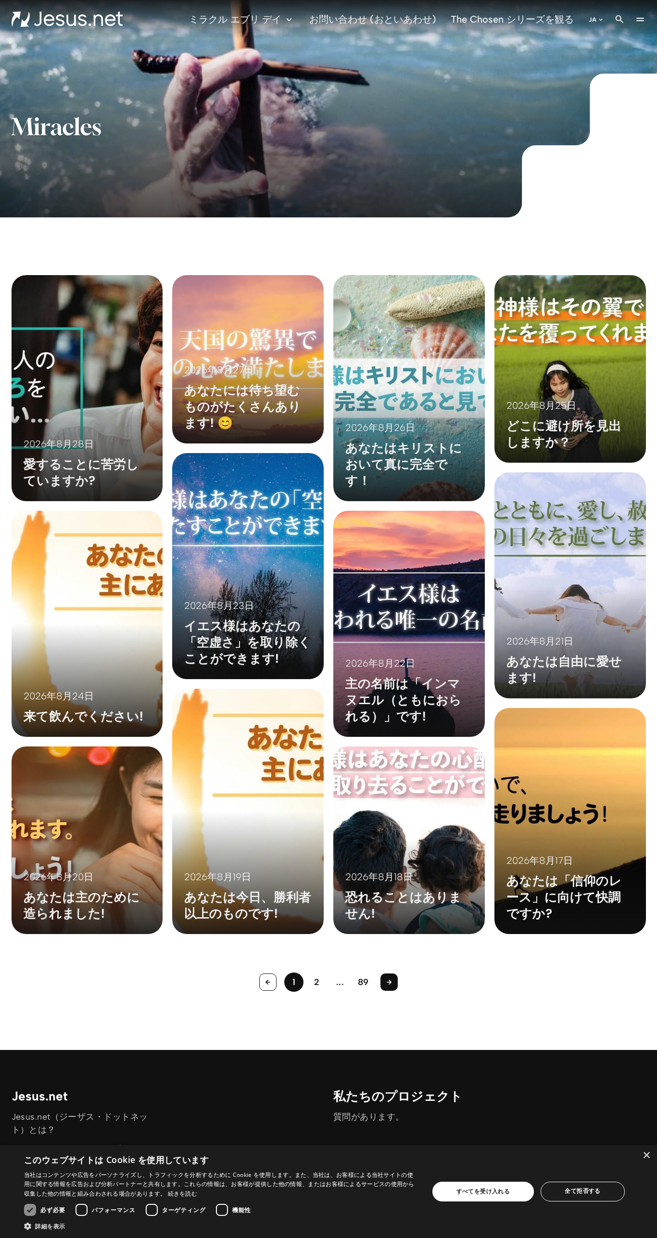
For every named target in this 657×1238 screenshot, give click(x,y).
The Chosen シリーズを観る (512, 19)
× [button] (646, 1155)
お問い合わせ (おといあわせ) (372, 19)
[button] (220, 1226)
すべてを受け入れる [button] (483, 1191)
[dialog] (328, 1191)
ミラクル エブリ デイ (235, 19)
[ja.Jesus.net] (67, 19)
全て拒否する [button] (582, 1191)
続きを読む (183, 1193)
